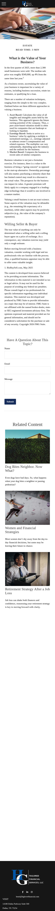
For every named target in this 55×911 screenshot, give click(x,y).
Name (7, 348)
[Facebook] (23, 892)
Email (7, 364)
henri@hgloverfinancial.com (27, 897)
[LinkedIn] (27, 892)
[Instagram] (32, 892)
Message (8, 379)
